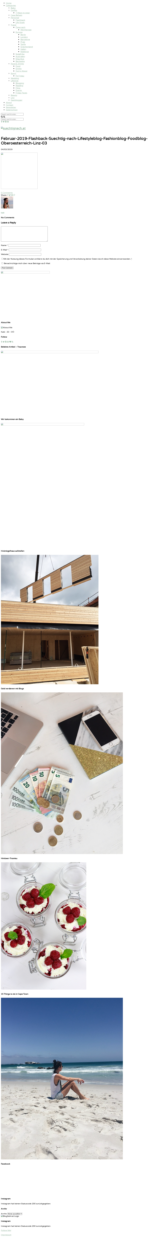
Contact (9, 105)
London (24, 37)
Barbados (20, 61)
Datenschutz (11, 110)
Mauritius (20, 59)
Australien (20, 56)
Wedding (15, 78)
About (9, 102)
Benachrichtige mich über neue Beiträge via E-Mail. (27, 263)
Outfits (14, 10)
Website (4, 254)
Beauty (14, 95)
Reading (19, 85)
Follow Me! (6, 1230)
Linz (12, 98)
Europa (19, 32)
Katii (2, 213)
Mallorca (24, 51)
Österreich (20, 27)
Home (8, 3)
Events (19, 90)
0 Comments (7, 192)
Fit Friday (20, 76)
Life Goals (20, 22)
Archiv (4, 1214)
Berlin (23, 34)
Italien (23, 49)
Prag (22, 42)
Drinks (19, 68)
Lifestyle (14, 81)
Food (18, 66)
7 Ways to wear (23, 13)
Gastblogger (16, 100)
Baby (13, 8)
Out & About (21, 71)
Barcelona (25, 39)
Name (4, 245)
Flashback (20, 20)
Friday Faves (21, 93)
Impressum (6, 1235)
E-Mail (4, 250)
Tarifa (23, 44)
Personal (15, 17)
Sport (13, 73)
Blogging (20, 83)
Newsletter (11, 107)
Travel (13, 25)
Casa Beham (16, 15)
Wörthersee (25, 30)
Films (18, 88)
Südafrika (20, 54)
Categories (11, 5)
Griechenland (26, 47)
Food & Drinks (17, 64)
